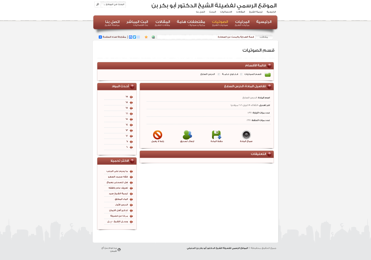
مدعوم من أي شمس (109, 249)
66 (127, 113)
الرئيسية (271, 12)
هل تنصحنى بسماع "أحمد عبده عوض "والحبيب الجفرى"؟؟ (117, 182)
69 (126, 96)
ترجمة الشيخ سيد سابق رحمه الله (118, 194)
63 (126, 130)
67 (126, 108)
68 (126, 102)
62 (127, 136)
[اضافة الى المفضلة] (146, 37)
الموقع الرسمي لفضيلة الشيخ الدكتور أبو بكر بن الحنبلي (214, 9)
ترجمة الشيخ (256, 12)
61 (127, 141)
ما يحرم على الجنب (117, 171)
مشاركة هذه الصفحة (114, 37)
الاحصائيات (226, 12)
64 (127, 124)
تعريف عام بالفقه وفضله (118, 188)
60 (127, 147)
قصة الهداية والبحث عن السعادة (236, 37)
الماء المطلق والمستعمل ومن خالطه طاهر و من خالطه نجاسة (118, 199)
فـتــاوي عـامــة (230, 74)
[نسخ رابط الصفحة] (153, 37)
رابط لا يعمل (157, 141)
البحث (212, 12)
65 (126, 119)
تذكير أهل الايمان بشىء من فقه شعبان (118, 210)
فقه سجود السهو (118, 177)
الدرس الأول (121, 204)
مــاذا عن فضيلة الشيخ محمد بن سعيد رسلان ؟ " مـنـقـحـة (119, 216)
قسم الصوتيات (252, 74)
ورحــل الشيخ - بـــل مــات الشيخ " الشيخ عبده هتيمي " (117, 222)
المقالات (240, 12)
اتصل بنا (200, 12)
